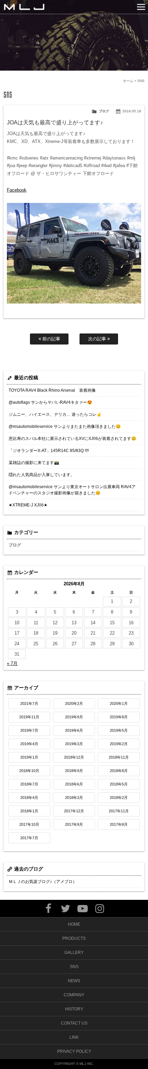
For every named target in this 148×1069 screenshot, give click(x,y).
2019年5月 (119, 730)
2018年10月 (29, 771)
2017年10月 (29, 824)
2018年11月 (119, 757)
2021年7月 (29, 703)
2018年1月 (29, 811)
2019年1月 (29, 757)
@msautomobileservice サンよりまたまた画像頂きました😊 (65, 426)
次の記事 (97, 338)
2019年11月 (29, 717)
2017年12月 (74, 811)
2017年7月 (29, 838)
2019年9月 (74, 717)
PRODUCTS (74, 938)
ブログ (104, 111)
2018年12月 (74, 757)
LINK (74, 1037)
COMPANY (74, 995)
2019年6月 (74, 730)
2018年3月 (74, 797)
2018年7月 (29, 784)
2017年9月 (74, 824)
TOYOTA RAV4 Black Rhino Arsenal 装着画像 (52, 390)
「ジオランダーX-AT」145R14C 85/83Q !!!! (49, 450)
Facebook (17, 190)
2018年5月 (119, 784)
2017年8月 (119, 824)
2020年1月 (119, 703)
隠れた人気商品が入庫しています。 (42, 474)
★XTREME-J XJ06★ (28, 505)
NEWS (74, 980)
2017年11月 (119, 811)
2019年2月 (119, 744)
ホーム (128, 81)
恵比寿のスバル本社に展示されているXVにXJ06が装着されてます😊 (72, 438)
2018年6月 (74, 784)
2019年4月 (29, 744)
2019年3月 (74, 744)
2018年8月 (119, 771)
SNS (74, 966)
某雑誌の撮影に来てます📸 (34, 462)
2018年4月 (29, 797)
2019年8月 (119, 717)
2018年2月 (119, 797)
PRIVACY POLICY (74, 1051)
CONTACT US (74, 1023)
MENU (141, 7)
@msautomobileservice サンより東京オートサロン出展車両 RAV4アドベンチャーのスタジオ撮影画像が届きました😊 (72, 489)
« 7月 (12, 663)
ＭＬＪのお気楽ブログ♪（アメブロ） (43, 881)
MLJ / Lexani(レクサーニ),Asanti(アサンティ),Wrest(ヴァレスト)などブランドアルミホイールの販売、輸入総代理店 (24, 7)
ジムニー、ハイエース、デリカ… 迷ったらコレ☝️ (55, 414)
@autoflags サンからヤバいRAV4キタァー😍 (50, 402)
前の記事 (50, 338)
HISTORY (74, 1009)
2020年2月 (74, 703)
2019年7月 (29, 730)
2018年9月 (74, 771)
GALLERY (74, 952)
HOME (74, 924)
